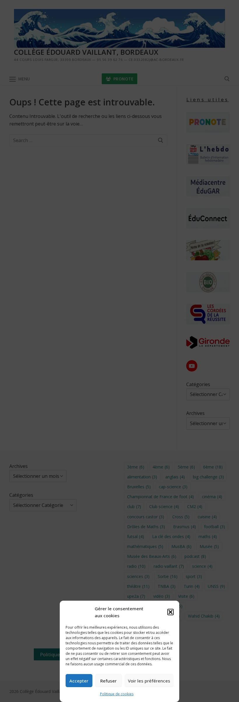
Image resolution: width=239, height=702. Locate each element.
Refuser (108, 681)
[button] (170, 612)
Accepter (78, 681)
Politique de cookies (116, 694)
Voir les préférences (149, 681)
